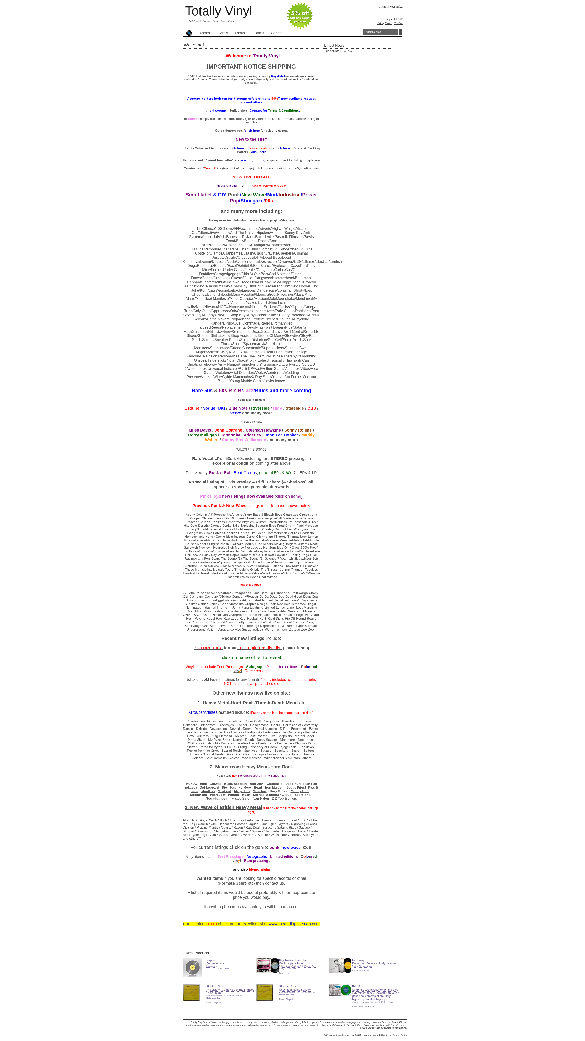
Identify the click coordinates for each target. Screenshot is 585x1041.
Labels (259, 33)
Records (205, 33)
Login (399, 19)
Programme (211, 966)
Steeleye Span (215, 986)
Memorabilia (259, 869)
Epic (288, 973)
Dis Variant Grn (366, 1002)
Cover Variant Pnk (294, 966)
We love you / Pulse (291, 963)
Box (208, 996)
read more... (348, 51)
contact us (274, 883)
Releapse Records (367, 1007)
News (388, 23)
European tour (215, 963)
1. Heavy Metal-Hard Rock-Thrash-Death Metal (248, 702)
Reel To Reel (235, 996)
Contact (398, 23)
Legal (396, 1035)
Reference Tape (213, 998)
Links (404, 1035)
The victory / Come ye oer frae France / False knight (230, 991)
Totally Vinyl (218, 11)
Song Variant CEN (287, 968)
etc (302, 702)
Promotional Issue (219, 996)
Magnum (211, 960)
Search (400, 32)
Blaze (227, 968)
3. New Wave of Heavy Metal (223, 807)
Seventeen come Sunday (295, 989)
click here (311, 168)
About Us (385, 1035)
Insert (377, 1002)
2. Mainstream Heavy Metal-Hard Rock (251, 766)
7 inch (282, 966)
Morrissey (358, 960)
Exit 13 (356, 986)
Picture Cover (310, 966)
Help (380, 23)
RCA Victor (364, 971)
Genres (276, 33)
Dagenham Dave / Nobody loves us (374, 963)
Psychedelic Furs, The (293, 960)
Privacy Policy (370, 1035)
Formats (241, 33)
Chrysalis (217, 1002)
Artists (223, 33)
